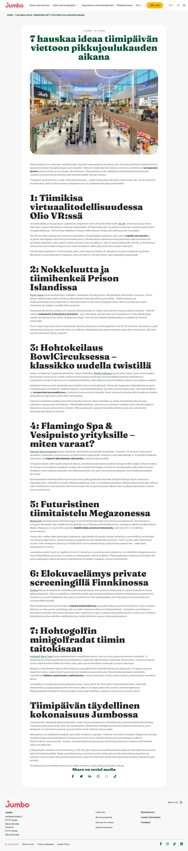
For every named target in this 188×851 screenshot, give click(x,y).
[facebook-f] (161, 843)
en (170, 5)
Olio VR (121, 223)
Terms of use (28, 844)
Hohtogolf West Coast (41, 656)
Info (138, 5)
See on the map (12, 824)
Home (10, 15)
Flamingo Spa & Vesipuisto (43, 451)
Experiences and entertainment (98, 5)
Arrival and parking (104, 817)
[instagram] (167, 843)
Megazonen (36, 521)
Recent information (104, 827)
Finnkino (34, 590)
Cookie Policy (63, 844)
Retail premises (125, 5)
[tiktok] (174, 843)
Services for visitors (105, 822)
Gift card (154, 5)
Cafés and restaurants (64, 5)
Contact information (150, 817)
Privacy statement (45, 844)
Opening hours (148, 812)
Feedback (145, 822)
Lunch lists (100, 812)
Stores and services (39, 5)
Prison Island (36, 295)
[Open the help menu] (184, 5)
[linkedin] (181, 843)
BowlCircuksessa (103, 373)
